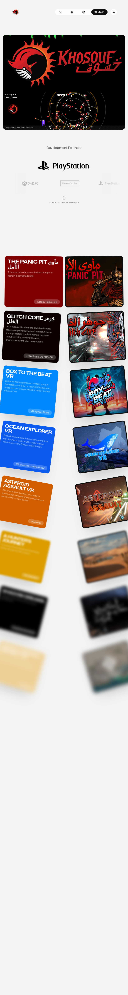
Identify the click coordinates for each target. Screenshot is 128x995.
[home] (15, 12)
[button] (114, 12)
